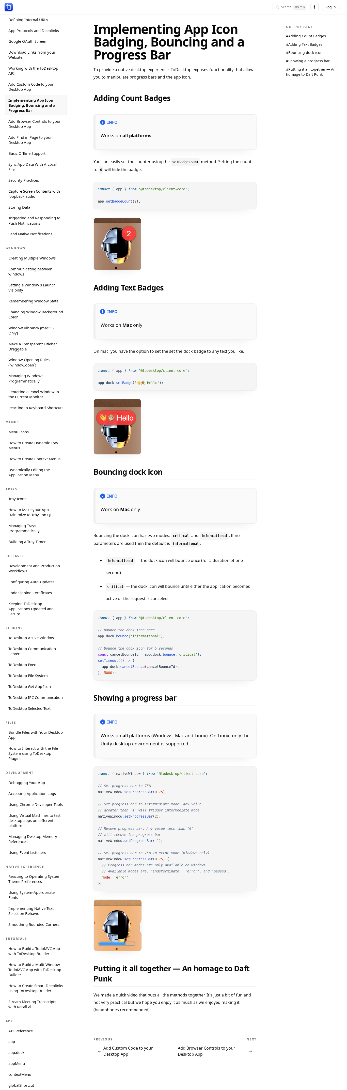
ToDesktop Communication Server (32, 651)
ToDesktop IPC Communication (35, 697)
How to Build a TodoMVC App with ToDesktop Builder (34, 951)
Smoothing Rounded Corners (33, 924)
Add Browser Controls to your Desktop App (34, 124)
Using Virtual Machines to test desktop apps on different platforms (34, 820)
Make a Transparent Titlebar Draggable (32, 346)
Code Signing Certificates (30, 592)
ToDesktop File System (28, 675)
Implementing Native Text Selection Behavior (31, 911)
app (11, 1041)
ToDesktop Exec (22, 664)
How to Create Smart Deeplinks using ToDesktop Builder (35, 988)
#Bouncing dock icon (304, 52)
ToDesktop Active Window (31, 637)
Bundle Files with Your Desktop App (35, 735)
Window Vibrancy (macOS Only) (31, 330)
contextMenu (19, 1074)
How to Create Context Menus (34, 458)
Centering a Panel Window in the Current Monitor (33, 394)
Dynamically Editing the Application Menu (29, 472)
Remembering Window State (33, 300)
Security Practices (23, 179)
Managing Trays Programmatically (24, 528)
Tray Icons (17, 498)
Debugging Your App (26, 782)
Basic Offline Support (26, 153)
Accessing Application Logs (32, 793)
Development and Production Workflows (34, 568)
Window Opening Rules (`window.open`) (29, 362)
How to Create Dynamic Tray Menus (33, 445)
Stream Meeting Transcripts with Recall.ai (32, 1004)
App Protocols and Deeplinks (33, 30)
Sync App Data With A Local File (32, 167)
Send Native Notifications (30, 233)
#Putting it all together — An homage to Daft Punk (311, 72)
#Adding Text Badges (304, 44)
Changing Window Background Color (35, 314)
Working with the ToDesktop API (33, 71)
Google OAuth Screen (27, 41)
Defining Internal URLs (28, 19)
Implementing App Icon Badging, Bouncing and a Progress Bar (31, 105)
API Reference (20, 1030)
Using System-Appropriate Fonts (31, 895)
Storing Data (19, 206)
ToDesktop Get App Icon (29, 686)
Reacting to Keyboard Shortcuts (35, 407)
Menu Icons (18, 431)
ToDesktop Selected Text (29, 708)
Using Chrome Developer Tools (35, 804)
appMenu (16, 1063)
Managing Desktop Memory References (32, 839)
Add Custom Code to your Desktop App (31, 87)
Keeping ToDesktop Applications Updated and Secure (31, 608)
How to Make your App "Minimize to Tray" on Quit (31, 512)
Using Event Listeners (27, 852)
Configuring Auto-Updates (31, 581)
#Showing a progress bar (308, 60)
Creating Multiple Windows (32, 257)
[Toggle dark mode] (314, 7)
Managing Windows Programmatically (25, 378)
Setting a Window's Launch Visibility (32, 287)
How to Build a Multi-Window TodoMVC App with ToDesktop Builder (34, 969)
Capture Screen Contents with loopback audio (34, 193)
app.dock (16, 1052)
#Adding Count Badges (306, 36)
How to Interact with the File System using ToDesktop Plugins (33, 753)
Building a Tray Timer (27, 541)
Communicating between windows (30, 271)
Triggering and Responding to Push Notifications (34, 220)
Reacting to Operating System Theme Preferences (34, 879)
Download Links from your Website (31, 55)
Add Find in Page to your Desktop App (30, 140)
